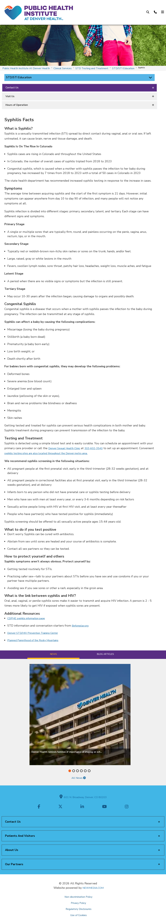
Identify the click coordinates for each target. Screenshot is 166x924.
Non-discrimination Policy (78, 896)
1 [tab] (69, 771)
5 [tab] (85, 771)
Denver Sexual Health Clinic (64, 448)
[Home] (38, 12)
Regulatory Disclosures (78, 909)
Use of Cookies (78, 915)
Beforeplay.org (80, 626)
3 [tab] (77, 771)
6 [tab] (89, 771)
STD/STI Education (123, 68)
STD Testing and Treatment (91, 68)
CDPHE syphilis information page (26, 618)
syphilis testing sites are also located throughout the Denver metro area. (46, 453)
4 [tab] (81, 771)
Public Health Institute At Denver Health (26, 68)
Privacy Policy (78, 903)
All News (77, 778)
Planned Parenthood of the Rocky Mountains (32, 640)
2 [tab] (73, 771)
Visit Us (10, 96)
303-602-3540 (93, 448)
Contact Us (12, 87)
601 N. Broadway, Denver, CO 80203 (85, 797)
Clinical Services (62, 68)
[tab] (53, 654)
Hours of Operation (17, 105)
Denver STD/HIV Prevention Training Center (32, 633)
